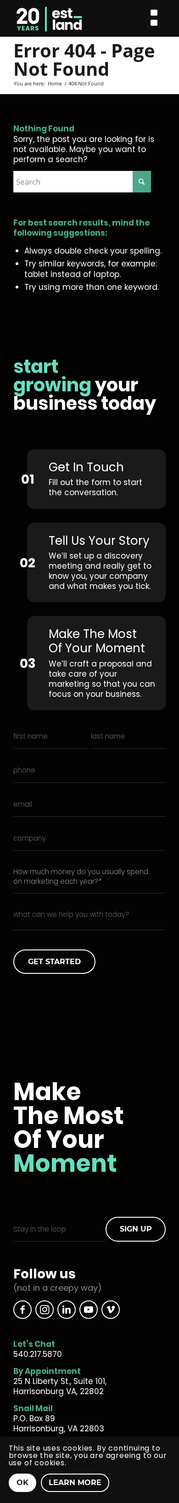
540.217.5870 (37, 1354)
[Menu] (154, 18)
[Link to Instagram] (44, 1309)
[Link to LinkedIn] (66, 1309)
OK (22, 1482)
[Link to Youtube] (88, 1309)
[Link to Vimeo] (110, 1309)
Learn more (75, 1482)
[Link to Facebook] (22, 1309)
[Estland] (72, 18)
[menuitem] (154, 18)
